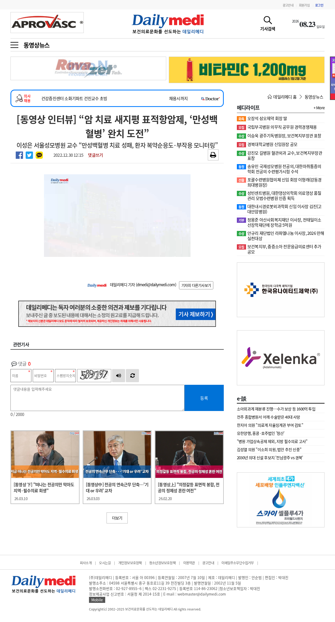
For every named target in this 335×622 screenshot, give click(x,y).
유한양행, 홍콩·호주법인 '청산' (260, 433)
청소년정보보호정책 (162, 562)
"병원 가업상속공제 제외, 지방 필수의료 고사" (272, 441)
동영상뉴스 (36, 44)
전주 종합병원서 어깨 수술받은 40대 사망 (268, 417)
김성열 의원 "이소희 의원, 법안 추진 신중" (269, 449)
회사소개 (86, 562)
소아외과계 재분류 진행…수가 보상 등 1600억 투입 (276, 409)
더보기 (117, 518)
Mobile (97, 599)
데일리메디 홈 (284, 97)
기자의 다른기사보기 (196, 285)
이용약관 (189, 562)
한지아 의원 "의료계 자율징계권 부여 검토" (270, 425)
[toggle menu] (14, 43)
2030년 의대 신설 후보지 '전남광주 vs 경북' (270, 458)
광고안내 (288, 5)
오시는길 (105, 562)
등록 (204, 398)
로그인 (319, 5)
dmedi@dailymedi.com (156, 285)
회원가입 (304, 5)
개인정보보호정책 (130, 562)
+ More (319, 108)
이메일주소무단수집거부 (237, 562)
